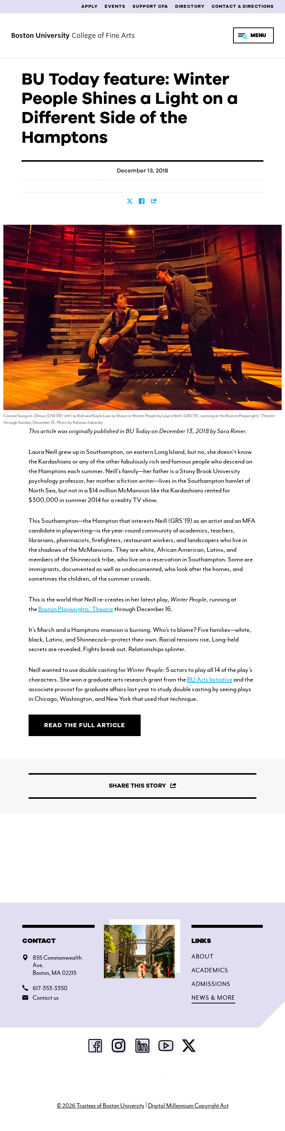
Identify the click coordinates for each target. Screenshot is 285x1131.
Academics (209, 970)
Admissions (210, 984)
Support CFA (150, 6)
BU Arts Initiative (209, 679)
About (202, 956)
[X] (189, 1048)
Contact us (46, 998)
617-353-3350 (50, 988)
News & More (213, 998)
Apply (89, 6)
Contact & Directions (243, 6)
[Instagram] (119, 1048)
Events (115, 6)
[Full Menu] (253, 35)
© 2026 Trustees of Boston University (100, 1105)
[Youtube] (165, 1048)
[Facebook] (95, 1048)
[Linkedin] (142, 1048)
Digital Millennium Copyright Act (188, 1105)
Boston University (143, 1081)
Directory (189, 6)
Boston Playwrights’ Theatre (75, 609)
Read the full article (84, 725)
